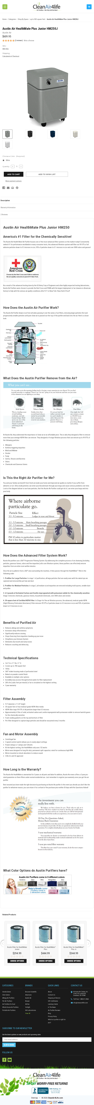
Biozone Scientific (30, 992)
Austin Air (28, 998)
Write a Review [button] (29, 40)
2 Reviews (4, 214)
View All (27, 1013)
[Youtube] (9, 1060)
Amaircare (28, 995)
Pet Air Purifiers (7, 1001)
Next (89, 943)
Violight (27, 1007)
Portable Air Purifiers (8, 1010)
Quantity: (6, 166)
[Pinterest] (17, 187)
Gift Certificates (53, 1001)
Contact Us (51, 995)
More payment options (14, 181)
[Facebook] (3, 187)
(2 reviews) (19, 40)
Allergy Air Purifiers (8, 998)
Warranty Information (8, 207)
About (50, 992)
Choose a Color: (13, 156)
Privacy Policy (52, 1016)
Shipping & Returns (54, 998)
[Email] (8, 187)
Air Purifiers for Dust (8, 1004)
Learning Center (53, 1004)
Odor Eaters (6, 995)
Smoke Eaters (6, 992)
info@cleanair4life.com (80, 1003)
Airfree (27, 1004)
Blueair (27, 1001)
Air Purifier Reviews (54, 1010)
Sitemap (34, 1098)
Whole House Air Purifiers (10, 1007)
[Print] (12, 187)
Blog (49, 1013)
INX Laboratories (30, 1010)
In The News (52, 1007)
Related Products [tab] (9, 915)
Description (5, 200)
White (8, 160)
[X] (15, 1060)
